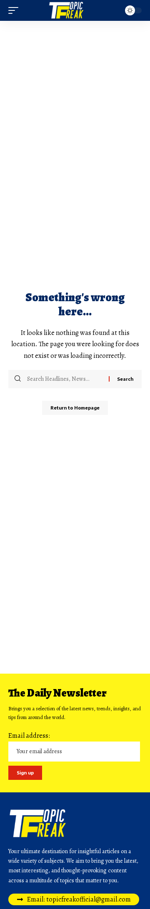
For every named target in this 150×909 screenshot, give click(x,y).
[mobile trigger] (15, 10)
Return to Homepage (75, 407)
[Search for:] (65, 379)
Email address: (29, 735)
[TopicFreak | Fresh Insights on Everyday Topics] (75, 11)
